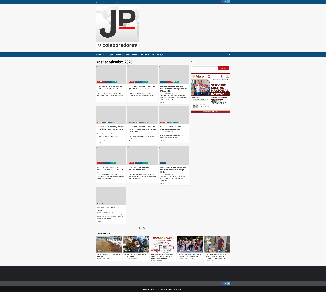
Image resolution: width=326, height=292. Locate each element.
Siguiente (145, 228)
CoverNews (171, 289)
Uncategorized (101, 250)
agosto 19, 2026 (106, 258)
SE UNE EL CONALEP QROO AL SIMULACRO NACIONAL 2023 (171, 128)
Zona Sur (115, 81)
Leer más (99, 99)
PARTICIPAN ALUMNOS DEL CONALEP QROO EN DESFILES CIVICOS (142, 87)
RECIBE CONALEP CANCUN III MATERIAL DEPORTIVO (139, 168)
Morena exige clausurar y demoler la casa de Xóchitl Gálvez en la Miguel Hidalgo (173, 169)
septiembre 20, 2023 (106, 91)
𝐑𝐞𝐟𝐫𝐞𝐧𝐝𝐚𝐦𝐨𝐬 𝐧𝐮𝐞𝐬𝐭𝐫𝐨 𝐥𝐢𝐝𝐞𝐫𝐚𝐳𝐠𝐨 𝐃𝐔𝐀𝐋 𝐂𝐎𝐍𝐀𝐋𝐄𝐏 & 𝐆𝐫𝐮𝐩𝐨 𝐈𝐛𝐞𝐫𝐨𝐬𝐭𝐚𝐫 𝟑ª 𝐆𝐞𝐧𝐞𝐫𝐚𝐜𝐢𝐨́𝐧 (173, 88)
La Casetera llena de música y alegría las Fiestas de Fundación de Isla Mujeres (190, 255)
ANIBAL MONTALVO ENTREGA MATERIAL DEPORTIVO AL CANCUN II (110, 168)
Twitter (124, 2)
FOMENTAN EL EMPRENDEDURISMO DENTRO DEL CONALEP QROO (109, 87)
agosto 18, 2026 (160, 260)
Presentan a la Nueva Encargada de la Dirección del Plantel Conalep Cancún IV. (110, 129)
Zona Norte (145, 81)
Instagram (117, 2)
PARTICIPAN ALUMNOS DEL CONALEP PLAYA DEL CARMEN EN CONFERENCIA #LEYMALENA (142, 129)
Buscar (193, 62)
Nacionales (119, 55)
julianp (99, 91)
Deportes (111, 55)
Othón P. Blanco (101, 81)
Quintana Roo (100, 55)
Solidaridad (170, 81)
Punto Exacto (145, 55)
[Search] (229, 54)
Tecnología (159, 55)
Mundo (128, 55)
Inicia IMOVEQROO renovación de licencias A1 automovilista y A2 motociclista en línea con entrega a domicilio (162, 256)
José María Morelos (210, 250)
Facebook (110, 2)
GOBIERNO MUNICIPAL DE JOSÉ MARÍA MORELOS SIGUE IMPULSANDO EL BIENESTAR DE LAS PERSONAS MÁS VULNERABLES (216, 257)
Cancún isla (131, 81)
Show (152, 55)
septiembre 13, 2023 (169, 174)
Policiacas (135, 55)
